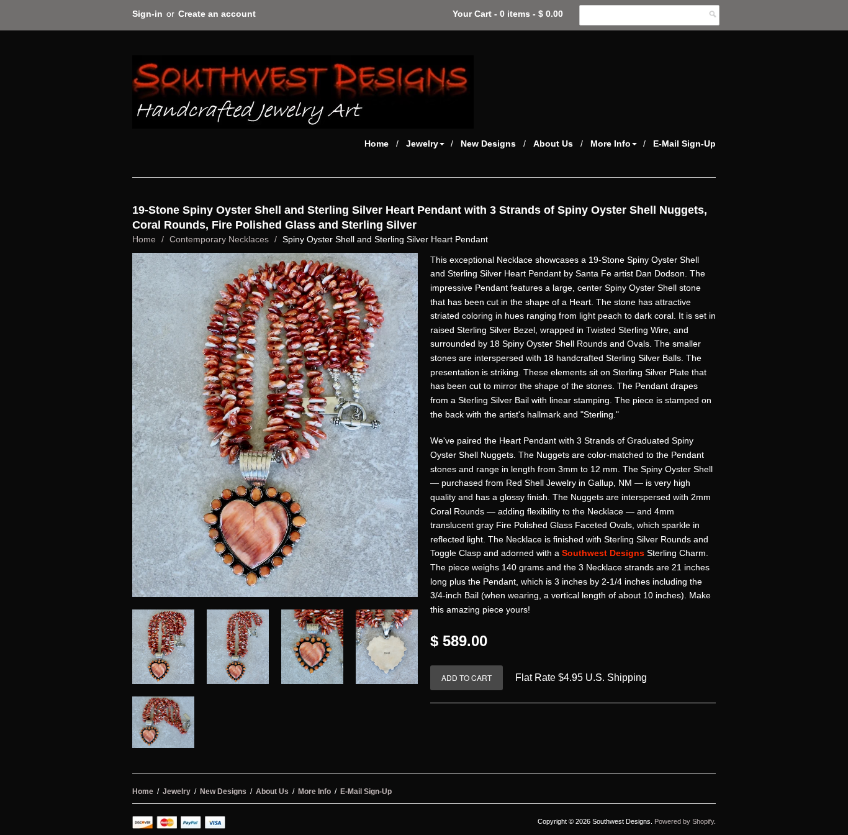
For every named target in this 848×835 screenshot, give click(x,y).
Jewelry (422, 143)
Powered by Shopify (684, 821)
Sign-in (147, 14)
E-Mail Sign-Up (684, 143)
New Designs (488, 143)
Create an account (217, 14)
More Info (610, 143)
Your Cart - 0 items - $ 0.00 (508, 14)
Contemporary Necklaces (219, 239)
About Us (553, 143)
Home (376, 143)
